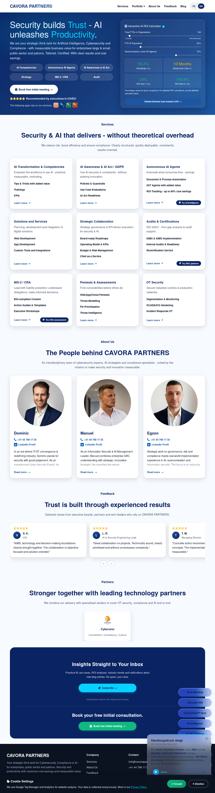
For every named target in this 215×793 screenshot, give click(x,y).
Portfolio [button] (137, 6)
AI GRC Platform (194, 733)
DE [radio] (194, 6)
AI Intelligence (195, 723)
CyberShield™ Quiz (195, 713)
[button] (188, 202)
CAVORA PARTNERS (31, 6)
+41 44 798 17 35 (26, 439)
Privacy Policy (138, 787)
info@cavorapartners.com (143, 762)
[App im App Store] (55, 105)
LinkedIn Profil (25, 444)
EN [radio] (201, 6)
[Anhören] (156, 772)
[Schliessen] (206, 738)
